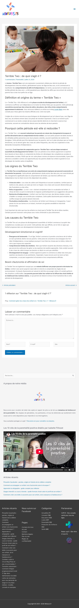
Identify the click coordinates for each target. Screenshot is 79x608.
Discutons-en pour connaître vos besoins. (41, 421)
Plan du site (26, 536)
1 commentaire (10, 79)
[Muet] (70, 470)
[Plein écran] (73, 470)
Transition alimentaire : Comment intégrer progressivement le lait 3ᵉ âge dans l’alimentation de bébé (9, 571)
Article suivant (71, 285)
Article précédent (8, 285)
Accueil (24, 529)
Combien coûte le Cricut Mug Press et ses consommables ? (9, 562)
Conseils (44, 515)
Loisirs (44, 520)
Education (45, 518)
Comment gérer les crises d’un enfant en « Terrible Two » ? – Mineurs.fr (32, 301)
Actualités (45, 513)
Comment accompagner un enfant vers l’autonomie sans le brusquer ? (26, 485)
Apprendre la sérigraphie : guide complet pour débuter (21, 488)
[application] (39, 451)
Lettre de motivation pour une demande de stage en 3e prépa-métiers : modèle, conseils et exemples (9, 582)
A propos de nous (27, 527)
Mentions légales (27, 534)
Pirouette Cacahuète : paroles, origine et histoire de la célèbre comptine (27, 482)
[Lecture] (6, 470)
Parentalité (19, 79)
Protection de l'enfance (49, 524)
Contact (24, 532)
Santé (43, 529)
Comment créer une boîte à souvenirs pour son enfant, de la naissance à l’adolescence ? (32, 495)
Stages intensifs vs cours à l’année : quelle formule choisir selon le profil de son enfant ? (32, 491)
